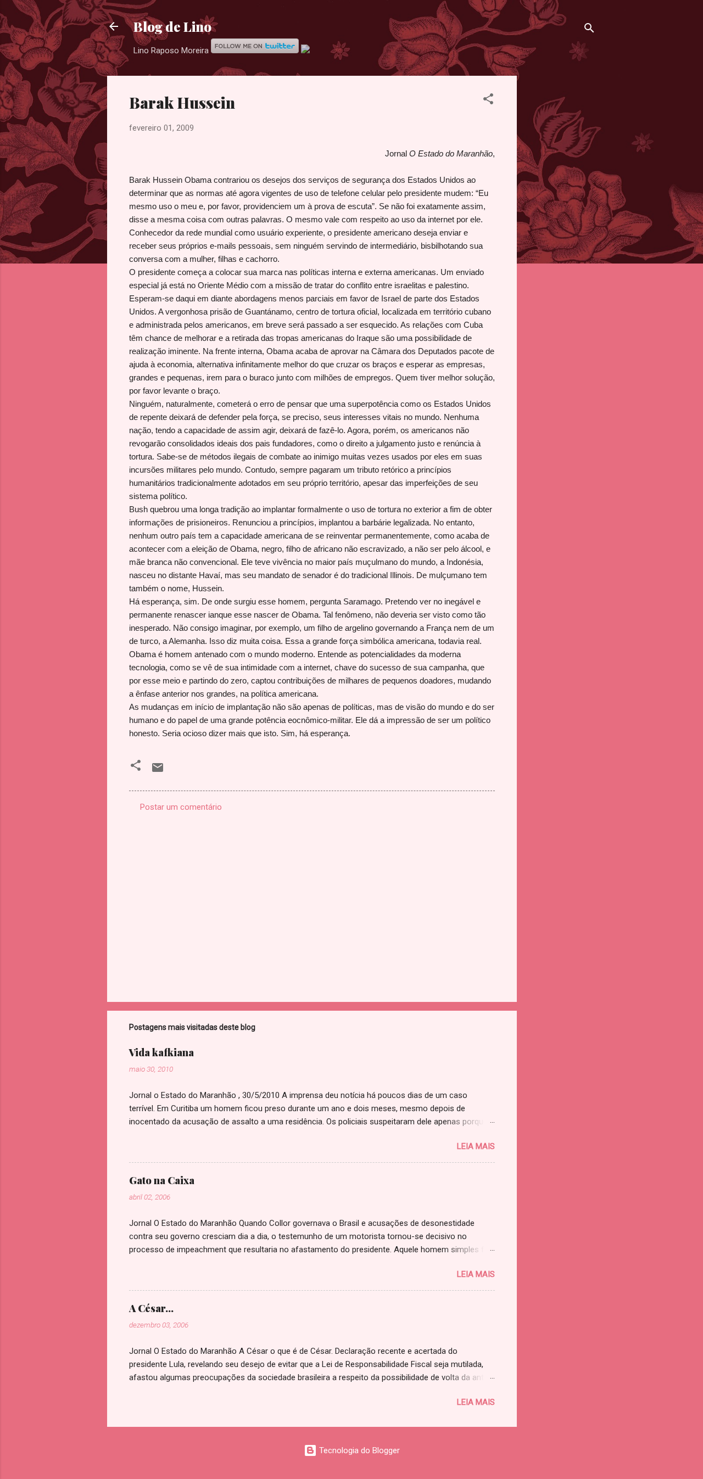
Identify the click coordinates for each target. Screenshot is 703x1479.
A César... (151, 1308)
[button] (488, 100)
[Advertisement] (561, 240)
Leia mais (476, 1146)
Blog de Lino (172, 26)
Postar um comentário (181, 807)
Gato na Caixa (161, 1180)
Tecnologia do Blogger (358, 1450)
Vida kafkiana (161, 1052)
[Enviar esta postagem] (157, 771)
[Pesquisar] (589, 30)
